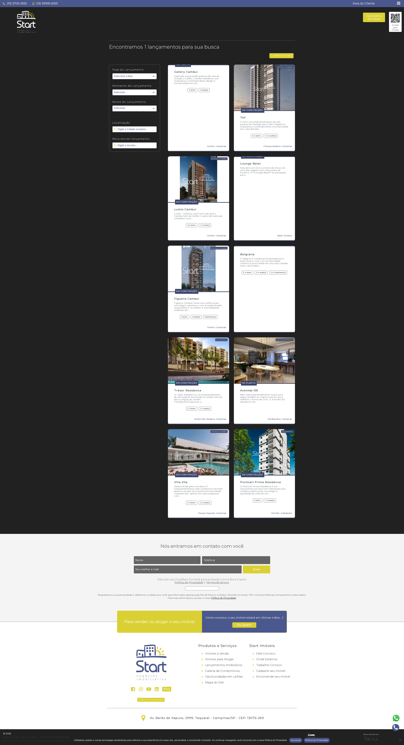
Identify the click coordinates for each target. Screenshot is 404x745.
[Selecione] (134, 108)
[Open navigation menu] (399, 3)
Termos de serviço (217, 582)
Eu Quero (244, 625)
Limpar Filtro (281, 55)
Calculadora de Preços (374, 17)
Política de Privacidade (189, 582)
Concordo (296, 740)
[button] (14, 3)
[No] (400, 740)
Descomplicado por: (371, 734)
